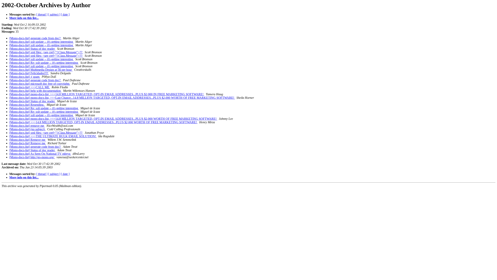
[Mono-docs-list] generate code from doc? (35, 38)
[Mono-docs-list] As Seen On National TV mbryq (40, 153)
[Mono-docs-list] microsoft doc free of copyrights (39, 83)
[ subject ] (54, 14)
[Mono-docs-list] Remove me (27, 139)
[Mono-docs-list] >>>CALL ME (29, 87)
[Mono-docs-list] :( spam (24, 76)
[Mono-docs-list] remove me (27, 125)
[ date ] (65, 14)
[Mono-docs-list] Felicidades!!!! (29, 73)
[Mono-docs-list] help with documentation (35, 90)
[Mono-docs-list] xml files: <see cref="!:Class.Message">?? (46, 52)
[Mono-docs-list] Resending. (27, 104)
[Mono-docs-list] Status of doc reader (32, 48)
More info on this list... (24, 18)
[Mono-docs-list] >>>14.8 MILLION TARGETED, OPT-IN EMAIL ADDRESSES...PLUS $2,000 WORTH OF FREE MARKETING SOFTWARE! (103, 122)
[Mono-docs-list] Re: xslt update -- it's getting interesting (44, 62)
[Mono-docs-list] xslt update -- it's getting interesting (41, 41)
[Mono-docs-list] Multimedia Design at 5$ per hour (41, 69)
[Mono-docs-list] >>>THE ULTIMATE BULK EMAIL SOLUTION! (53, 136)
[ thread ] (41, 14)
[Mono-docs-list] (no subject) (27, 129)
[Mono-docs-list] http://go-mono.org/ (32, 157)
